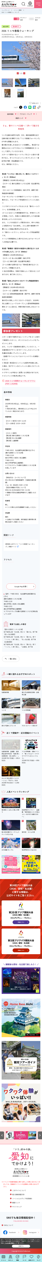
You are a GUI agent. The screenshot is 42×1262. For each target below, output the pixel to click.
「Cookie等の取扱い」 (10, 1243)
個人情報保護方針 (18, 1194)
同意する (21, 1246)
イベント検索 (18, 10)
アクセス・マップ (27, 114)
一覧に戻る (12, 659)
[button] (18, 73)
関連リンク (21, 118)
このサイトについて (19, 1190)
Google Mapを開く (21, 586)
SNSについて (8, 1225)
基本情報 (11, 114)
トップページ (6, 10)
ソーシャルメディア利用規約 (22, 1198)
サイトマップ (16, 1207)
